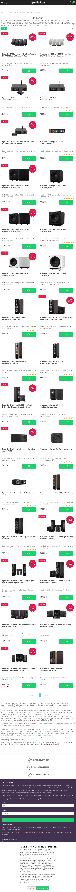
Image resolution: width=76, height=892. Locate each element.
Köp (29, 71)
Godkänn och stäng (42, 888)
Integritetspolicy (24, 882)
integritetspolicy (41, 876)
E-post (4, 802)
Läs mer (3, 28)
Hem (2, 12)
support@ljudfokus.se (13, 842)
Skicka (6, 820)
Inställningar (31, 888)
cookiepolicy (23, 855)
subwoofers (22, 724)
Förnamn (4, 810)
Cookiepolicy (43, 881)
